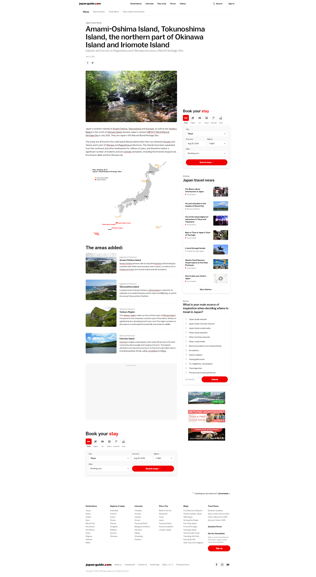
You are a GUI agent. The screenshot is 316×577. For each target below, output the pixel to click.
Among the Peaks (190, 520)
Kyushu (167, 141)
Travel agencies (195, 368)
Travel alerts (114, 11)
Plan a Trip (163, 506)
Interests (150, 3)
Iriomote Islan (126, 338)
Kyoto (88, 514)
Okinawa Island (114, 132)
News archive (99, 11)
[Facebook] (216, 564)
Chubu (113, 520)
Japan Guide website (198, 319)
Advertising (154, 564)
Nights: (156, 454)
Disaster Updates (215, 511)
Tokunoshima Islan (129, 286)
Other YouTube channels (199, 337)
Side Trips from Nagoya (193, 543)
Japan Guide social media (199, 328)
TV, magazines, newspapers (201, 364)
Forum (173, 3)
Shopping (139, 536)
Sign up (219, 548)
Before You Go (165, 511)
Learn (161, 520)
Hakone (89, 539)
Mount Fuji (90, 523)
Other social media (197, 341)
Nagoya (89, 536)
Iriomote (150, 128)
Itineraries (163, 514)
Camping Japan (189, 530)
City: (90, 454)
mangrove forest (126, 269)
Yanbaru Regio (127, 311)
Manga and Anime (142, 527)
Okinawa (110, 145)
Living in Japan (165, 530)
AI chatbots (194, 350)
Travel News (213, 506)
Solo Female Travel (191, 533)
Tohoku (113, 514)
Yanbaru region (129, 315)
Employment (130, 564)
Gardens (138, 530)
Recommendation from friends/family (205, 346)
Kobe (88, 533)
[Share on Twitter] (93, 63)
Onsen (137, 520)
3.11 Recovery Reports (193, 511)
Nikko (88, 543)
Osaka (88, 517)
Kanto (112, 517)
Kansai (113, 523)
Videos (183, 3)
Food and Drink (141, 523)
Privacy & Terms (182, 564)
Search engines (195, 355)
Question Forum (215, 526)
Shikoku (113, 530)
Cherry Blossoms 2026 (217, 517)
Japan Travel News (94, 23)
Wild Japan (188, 517)
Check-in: (135, 454)
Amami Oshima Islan (130, 260)
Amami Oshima (120, 128)
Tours (161, 517)
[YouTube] (227, 564)
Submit (215, 379)
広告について (167, 564)
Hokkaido (114, 511)
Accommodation (166, 527)
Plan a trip (162, 3)
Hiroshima (90, 527)
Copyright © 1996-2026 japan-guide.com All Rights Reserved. (107, 571)
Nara (88, 520)
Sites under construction (133, 11)
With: (91, 464)
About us (118, 564)
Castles (138, 517)
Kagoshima (124, 145)
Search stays (152, 468)
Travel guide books (197, 359)
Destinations (136, 3)
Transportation (165, 523)
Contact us (142, 564)
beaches (158, 263)
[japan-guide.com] (90, 4)
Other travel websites (198, 332)
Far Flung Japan (190, 523)
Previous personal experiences (202, 372)
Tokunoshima (134, 128)
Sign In (231, 3)
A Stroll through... (190, 527)
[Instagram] (222, 564)
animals (128, 151)
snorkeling (152, 351)
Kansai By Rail (189, 539)
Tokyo (88, 511)
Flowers (138, 539)
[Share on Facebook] (88, 63)
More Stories (205, 289)
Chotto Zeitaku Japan (192, 514)
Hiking (137, 533)
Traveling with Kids (191, 536)
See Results (190, 379)
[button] (121, 506)
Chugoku (114, 527)
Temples (138, 511)
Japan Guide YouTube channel (201, 324)
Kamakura (90, 530)
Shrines (138, 514)
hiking (163, 351)
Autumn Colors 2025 (217, 520)
